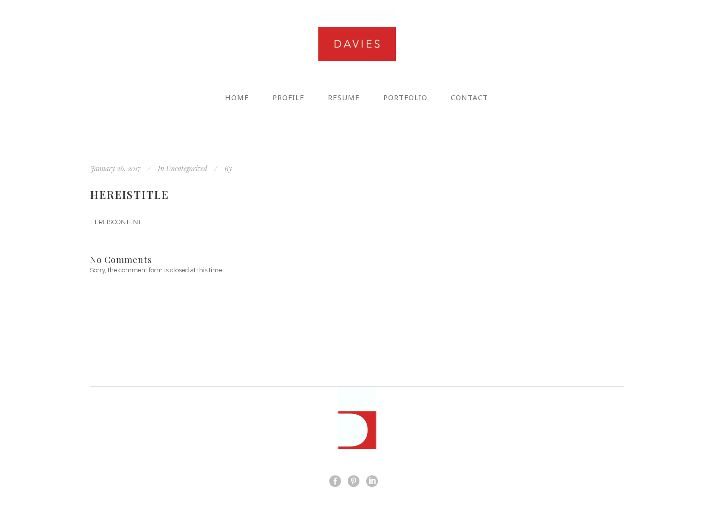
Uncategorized (186, 168)
